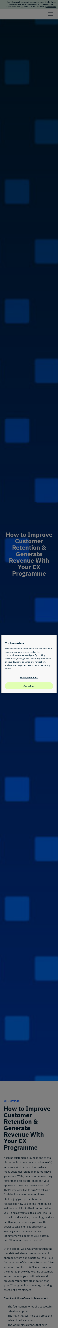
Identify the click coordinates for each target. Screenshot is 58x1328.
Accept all (29, 685)
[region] (28, 664)
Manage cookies (29, 677)
